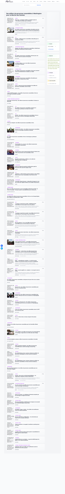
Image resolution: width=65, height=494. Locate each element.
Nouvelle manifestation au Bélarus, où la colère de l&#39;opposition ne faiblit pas (25, 159)
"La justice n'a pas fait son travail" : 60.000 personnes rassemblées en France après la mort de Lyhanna (25, 204)
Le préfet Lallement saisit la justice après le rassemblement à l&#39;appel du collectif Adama (27, 432)
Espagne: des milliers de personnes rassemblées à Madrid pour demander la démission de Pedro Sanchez (27, 49)
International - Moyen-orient (20, 46)
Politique (45, 1)
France (9, 121)
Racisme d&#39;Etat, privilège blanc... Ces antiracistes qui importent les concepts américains (26, 417)
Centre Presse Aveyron (19, 246)
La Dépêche (9, 103)
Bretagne (17, 142)
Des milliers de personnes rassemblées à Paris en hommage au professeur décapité (22, 137)
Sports (57, 1)
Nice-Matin (17, 73)
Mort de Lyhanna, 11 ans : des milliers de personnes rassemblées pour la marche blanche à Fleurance (25, 223)
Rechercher (39, 5)
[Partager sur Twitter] (2, 248)
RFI (16, 51)
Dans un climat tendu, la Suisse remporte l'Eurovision (25, 316)
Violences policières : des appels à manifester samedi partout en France (27, 425)
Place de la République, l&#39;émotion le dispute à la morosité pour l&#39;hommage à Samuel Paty (27, 402)
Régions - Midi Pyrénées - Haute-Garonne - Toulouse (23, 445)
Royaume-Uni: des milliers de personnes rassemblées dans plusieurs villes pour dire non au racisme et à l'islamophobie (27, 295)
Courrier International (11, 327)
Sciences (41, 1)
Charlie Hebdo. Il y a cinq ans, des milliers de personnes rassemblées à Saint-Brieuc (26, 145)
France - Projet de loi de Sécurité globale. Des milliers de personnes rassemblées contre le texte (26, 86)
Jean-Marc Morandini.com (11, 191)
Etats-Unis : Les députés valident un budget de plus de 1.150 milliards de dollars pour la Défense (26, 20)
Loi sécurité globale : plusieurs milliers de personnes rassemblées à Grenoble (22, 339)
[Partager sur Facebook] (2, 246)
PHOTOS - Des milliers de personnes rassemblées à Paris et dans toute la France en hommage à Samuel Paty (26, 116)
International (18, 61)
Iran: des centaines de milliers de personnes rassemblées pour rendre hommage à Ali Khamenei (27, 385)
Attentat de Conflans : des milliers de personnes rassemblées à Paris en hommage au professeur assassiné (27, 130)
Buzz (31, 1)
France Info (17, 348)
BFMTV (17, 154)
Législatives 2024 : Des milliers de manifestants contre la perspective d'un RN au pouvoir (26, 447)
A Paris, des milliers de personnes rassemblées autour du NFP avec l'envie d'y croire (27, 310)
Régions (53, 1)
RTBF (16, 34)
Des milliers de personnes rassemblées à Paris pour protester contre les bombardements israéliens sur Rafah (27, 71)
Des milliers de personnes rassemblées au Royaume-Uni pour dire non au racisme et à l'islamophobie (23, 280)
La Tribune (17, 318)
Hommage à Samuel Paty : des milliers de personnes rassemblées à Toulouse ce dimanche (23, 101)
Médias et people (10, 187)
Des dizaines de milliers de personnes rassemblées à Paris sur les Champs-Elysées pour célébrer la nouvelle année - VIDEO (23, 197)
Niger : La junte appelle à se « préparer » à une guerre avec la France (27, 270)
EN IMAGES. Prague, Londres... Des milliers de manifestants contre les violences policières (27, 410)
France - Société (18, 400)
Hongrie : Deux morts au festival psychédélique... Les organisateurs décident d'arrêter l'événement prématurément (25, 376)
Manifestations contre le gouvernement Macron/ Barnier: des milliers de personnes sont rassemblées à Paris (27, 152)
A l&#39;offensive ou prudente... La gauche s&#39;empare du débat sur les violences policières (27, 440)
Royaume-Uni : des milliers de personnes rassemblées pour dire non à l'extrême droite (26, 287)
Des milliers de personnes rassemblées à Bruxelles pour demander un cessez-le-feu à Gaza (26, 79)
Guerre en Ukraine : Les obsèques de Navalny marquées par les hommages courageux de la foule (27, 395)
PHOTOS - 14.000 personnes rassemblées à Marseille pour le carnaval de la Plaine (27, 39)
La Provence (17, 312)
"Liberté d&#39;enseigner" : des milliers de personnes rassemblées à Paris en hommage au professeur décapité (22, 93)
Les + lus (27, 1)
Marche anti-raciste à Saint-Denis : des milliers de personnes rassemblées (27, 233)
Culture (34, 1)
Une (17, 18)
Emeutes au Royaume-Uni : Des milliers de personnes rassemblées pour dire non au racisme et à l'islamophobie (26, 302)
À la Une (24, 1)
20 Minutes (17, 24)
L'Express (17, 412)
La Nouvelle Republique (11, 139)
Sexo (37, 1)
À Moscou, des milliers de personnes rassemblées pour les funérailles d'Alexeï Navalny (22, 325)
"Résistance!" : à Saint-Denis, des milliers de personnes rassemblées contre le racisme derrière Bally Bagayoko (26, 252)
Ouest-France (17, 88)
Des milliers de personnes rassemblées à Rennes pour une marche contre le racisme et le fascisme (26, 56)
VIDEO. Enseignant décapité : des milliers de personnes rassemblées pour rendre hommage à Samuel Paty (26, 346)
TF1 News (17, 227)
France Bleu (17, 43)
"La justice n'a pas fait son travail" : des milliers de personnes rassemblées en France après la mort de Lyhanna (27, 214)
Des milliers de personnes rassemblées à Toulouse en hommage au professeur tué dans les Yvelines (25, 108)
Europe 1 (9, 124)
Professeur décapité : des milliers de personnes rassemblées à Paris (20, 122)
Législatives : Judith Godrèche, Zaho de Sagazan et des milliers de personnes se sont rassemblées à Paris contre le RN (27, 174)
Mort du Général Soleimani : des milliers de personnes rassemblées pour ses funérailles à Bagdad (22, 368)
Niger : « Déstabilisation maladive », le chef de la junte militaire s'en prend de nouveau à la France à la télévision (26, 261)
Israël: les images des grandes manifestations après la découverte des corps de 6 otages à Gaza (26, 167)
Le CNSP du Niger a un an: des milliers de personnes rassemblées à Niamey (25, 64)
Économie (49, 1)
